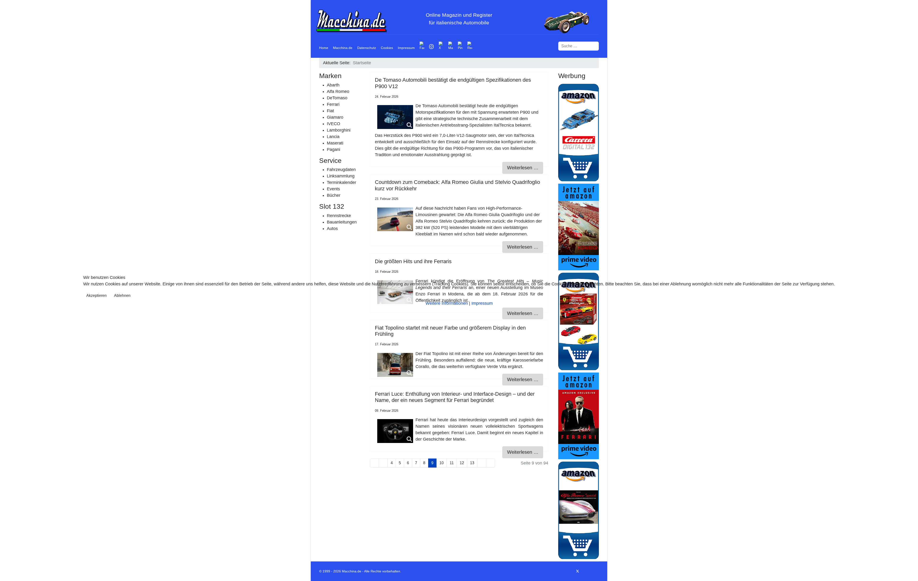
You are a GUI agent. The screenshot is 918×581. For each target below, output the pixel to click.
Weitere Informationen (447, 303)
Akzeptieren (96, 295)
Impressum (482, 303)
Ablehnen (122, 295)
